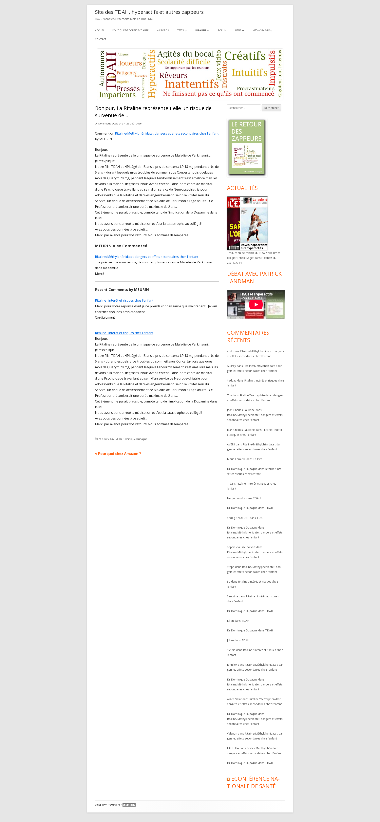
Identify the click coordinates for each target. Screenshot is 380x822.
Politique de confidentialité (130, 30)
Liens (238, 30)
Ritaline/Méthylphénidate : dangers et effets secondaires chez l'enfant (166, 133)
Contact (100, 39)
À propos (163, 30)
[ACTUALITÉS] (247, 223)
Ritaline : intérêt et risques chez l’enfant (124, 300)
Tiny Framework (111, 805)
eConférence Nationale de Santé (253, 782)
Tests (180, 30)
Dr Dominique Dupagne (109, 123)
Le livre (257, 459)
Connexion (129, 805)
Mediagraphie (261, 30)
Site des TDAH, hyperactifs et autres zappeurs (149, 11)
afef (229, 351)
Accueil (99, 30)
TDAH (257, 498)
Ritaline (200, 30)
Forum (222, 30)
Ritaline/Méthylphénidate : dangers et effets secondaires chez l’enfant (146, 256)
